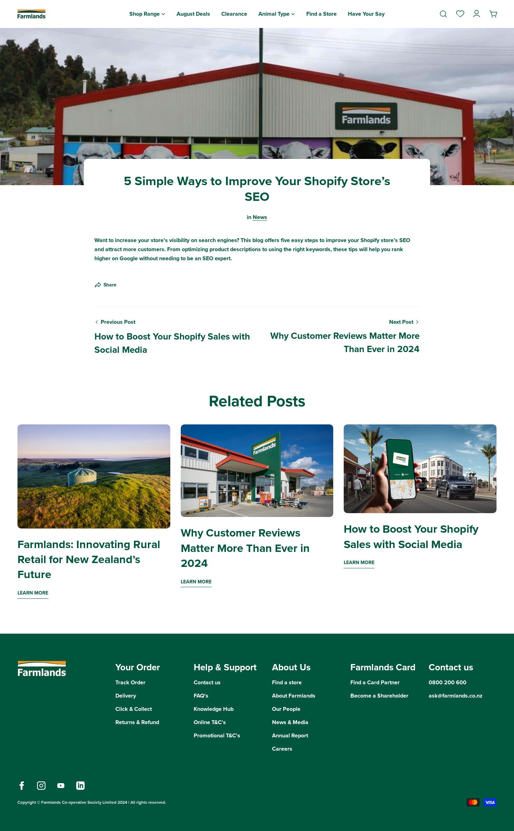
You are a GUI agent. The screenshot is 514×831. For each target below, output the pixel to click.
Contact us (207, 682)
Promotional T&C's (217, 735)
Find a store (287, 682)
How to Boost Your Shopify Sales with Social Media (411, 536)
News (260, 217)
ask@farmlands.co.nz (456, 696)
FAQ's (201, 696)
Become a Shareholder (379, 696)
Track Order (130, 682)
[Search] (443, 14)
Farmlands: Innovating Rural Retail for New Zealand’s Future (88, 559)
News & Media (290, 722)
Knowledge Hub (214, 709)
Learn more (32, 593)
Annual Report (290, 735)
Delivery (125, 696)
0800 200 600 (447, 682)
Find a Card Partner (375, 682)
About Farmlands (293, 696)
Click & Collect (133, 709)
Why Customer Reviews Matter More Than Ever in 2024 (245, 547)
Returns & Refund (137, 722)
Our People (286, 709)
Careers (282, 749)
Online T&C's (210, 722)
